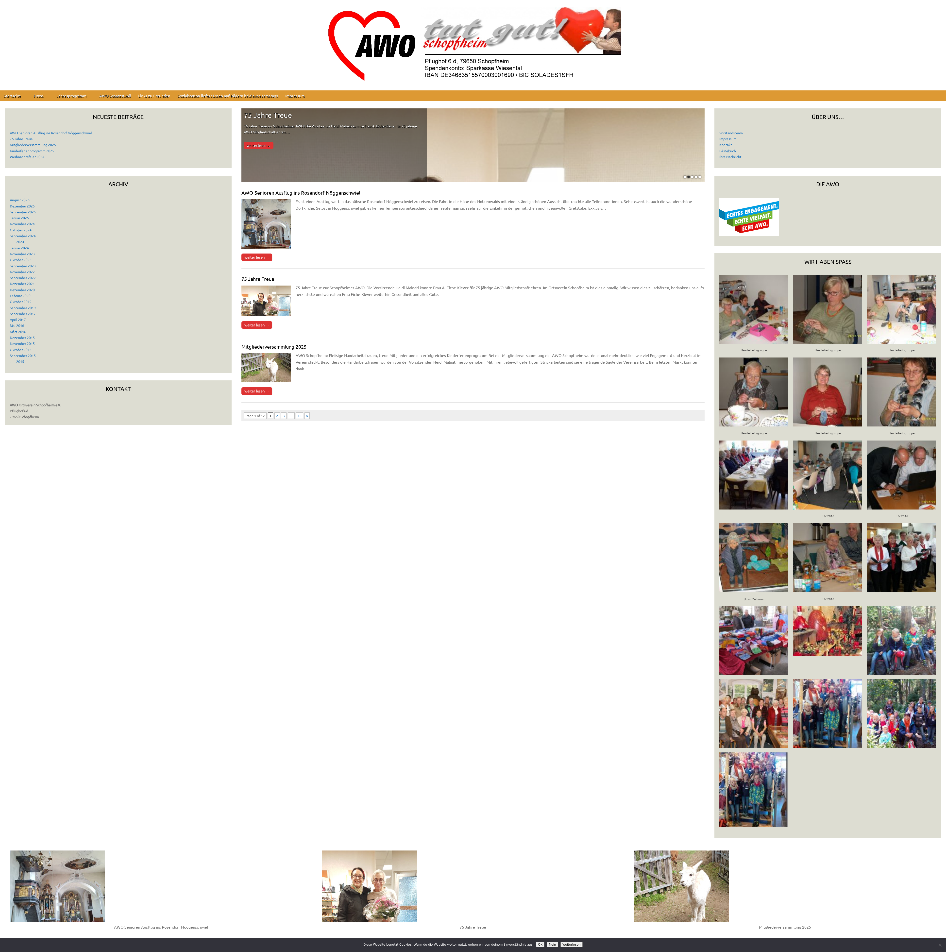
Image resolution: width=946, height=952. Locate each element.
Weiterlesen (571, 944)
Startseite (12, 95)
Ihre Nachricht (730, 156)
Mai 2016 (17, 325)
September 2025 (23, 212)
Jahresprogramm (71, 95)
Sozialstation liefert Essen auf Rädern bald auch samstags (228, 95)
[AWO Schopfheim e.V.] (473, 41)
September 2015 (23, 355)
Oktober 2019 (21, 301)
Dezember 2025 (22, 206)
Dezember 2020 (22, 290)
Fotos (39, 95)
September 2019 (23, 308)
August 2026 (20, 200)
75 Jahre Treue (21, 138)
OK (540, 944)
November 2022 (22, 272)
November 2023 (22, 254)
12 (300, 415)
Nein (552, 944)
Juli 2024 (17, 241)
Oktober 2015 (21, 349)
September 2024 (23, 236)
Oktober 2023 (21, 259)
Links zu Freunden (154, 95)
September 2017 (23, 313)
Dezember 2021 (22, 283)
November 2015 (22, 343)
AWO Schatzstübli (115, 95)
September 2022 (23, 277)
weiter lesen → (258, 145)
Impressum (295, 95)
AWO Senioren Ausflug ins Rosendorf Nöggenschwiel (51, 133)
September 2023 (23, 266)
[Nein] (939, 945)
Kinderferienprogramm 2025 (32, 151)
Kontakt (725, 144)
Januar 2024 (19, 248)
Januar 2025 (19, 218)
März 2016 (18, 331)
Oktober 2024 (21, 230)
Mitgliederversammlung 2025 (33, 144)
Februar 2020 (20, 295)
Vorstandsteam (731, 133)
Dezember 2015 (22, 337)
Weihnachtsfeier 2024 (27, 156)
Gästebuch (727, 151)
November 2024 (22, 223)
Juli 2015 (17, 361)
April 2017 (18, 319)
